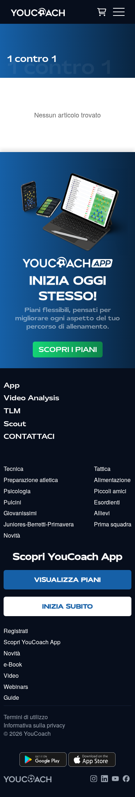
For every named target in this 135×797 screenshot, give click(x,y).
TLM (12, 410)
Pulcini (12, 502)
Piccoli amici (110, 491)
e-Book (13, 664)
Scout (15, 423)
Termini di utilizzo (26, 717)
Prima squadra (112, 524)
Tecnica (13, 468)
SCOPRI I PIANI (68, 349)
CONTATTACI (29, 436)
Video (11, 675)
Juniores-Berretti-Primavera (39, 524)
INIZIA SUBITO (67, 606)
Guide (11, 697)
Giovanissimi (20, 513)
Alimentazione (112, 480)
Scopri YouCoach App (32, 642)
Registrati (16, 631)
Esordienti (107, 502)
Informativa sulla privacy (34, 725)
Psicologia (17, 491)
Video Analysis (31, 397)
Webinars (16, 686)
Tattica (102, 468)
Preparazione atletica (31, 480)
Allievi (102, 513)
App (12, 385)
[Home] (43, 12)
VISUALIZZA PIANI (67, 579)
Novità (12, 535)
